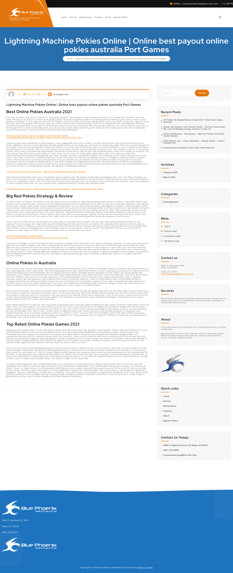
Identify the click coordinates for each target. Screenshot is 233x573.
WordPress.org (171, 241)
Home (64, 17)
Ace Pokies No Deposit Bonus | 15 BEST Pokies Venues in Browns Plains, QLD (44, 137)
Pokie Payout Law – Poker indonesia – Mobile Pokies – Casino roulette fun (194, 142)
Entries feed (170, 231)
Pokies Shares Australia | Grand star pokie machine (188, 148)
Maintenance (85, 17)
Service (73, 17)
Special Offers (121, 17)
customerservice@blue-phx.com (177, 274)
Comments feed (172, 236)
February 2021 (170, 172)
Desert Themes (145, 567)
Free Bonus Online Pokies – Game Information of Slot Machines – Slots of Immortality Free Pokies (54, 189)
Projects (98, 17)
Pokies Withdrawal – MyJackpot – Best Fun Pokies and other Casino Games (194, 135)
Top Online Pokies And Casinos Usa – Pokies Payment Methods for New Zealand (46, 171)
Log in (167, 226)
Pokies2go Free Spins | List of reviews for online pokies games (37, 135)
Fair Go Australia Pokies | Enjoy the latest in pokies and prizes (37, 238)
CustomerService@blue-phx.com (200, 3)
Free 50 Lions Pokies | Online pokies (24, 236)
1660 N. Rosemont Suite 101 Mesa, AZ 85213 (185, 445)
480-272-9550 (171, 450)
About (108, 17)
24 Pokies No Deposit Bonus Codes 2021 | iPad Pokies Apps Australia (193, 121)
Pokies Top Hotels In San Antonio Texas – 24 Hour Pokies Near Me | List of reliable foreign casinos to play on (194, 128)
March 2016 (169, 177)
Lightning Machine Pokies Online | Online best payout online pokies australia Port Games (121, 58)
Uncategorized (60, 94)
